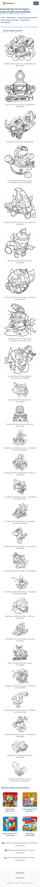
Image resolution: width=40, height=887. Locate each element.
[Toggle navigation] (36, 3)
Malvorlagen (12, 18)
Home (3, 18)
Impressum (20, 873)
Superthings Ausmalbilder (28, 18)
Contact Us (20, 878)
